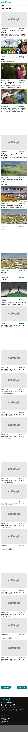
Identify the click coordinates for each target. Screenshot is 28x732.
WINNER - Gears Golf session (10, 301)
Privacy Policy (4, 719)
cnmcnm (3, 228)
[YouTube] (14, 705)
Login (2, 722)
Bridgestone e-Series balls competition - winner (14, 58)
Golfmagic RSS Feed (5, 718)
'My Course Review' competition (11, 205)
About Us (3, 715)
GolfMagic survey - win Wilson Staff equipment (12, 154)
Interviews (4, 80)
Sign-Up (2, 723)
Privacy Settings (4, 721)
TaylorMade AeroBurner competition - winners (13, 31)
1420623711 (4, 279)
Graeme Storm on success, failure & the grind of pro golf (14, 83)
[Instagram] (6, 705)
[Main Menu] (26, 2)
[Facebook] (2, 705)
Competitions (5, 28)
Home (2, 6)
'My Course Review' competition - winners (12, 180)
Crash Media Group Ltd (7, 707)
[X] (10, 705)
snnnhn (3, 272)
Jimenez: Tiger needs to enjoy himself (13, 108)
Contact (2, 717)
